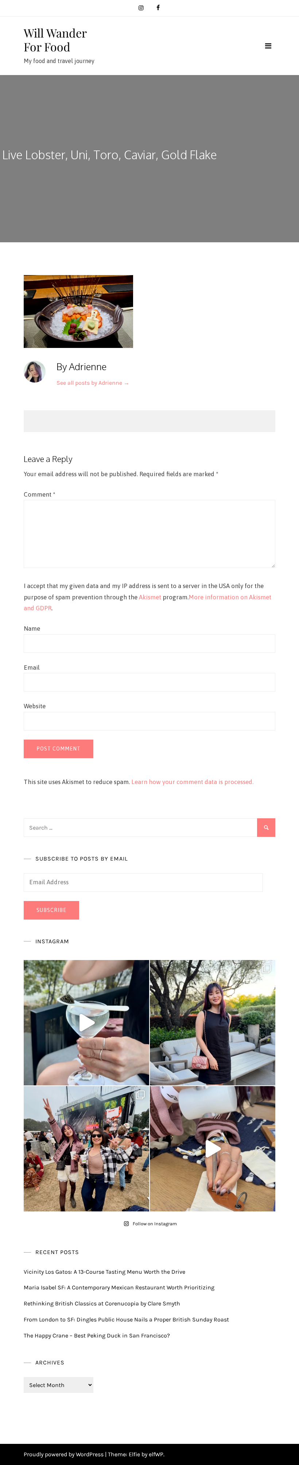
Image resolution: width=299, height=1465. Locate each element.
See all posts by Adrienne (93, 382)
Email (32, 667)
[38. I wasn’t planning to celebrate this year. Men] (212, 1022)
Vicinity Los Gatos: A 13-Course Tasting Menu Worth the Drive (104, 1271)
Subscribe (51, 910)
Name (32, 628)
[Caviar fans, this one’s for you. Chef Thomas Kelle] (86, 1022)
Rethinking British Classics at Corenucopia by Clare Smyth (102, 1303)
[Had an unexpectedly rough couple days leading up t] (86, 1148)
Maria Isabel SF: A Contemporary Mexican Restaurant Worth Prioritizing (119, 1287)
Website (35, 706)
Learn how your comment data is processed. (192, 782)
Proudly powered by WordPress (64, 1454)
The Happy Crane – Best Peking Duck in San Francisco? (97, 1335)
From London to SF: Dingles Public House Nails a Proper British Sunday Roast (126, 1319)
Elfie (134, 1454)
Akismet (150, 597)
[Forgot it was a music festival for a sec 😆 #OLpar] (212, 1148)
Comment (39, 494)
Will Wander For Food (55, 39)
